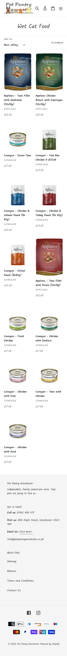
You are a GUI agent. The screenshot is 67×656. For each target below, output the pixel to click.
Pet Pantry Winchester (28, 644)
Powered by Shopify (49, 644)
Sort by (8, 39)
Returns (11, 571)
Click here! (26, 532)
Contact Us (14, 590)
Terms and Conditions (20, 581)
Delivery (11, 561)
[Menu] (61, 8)
